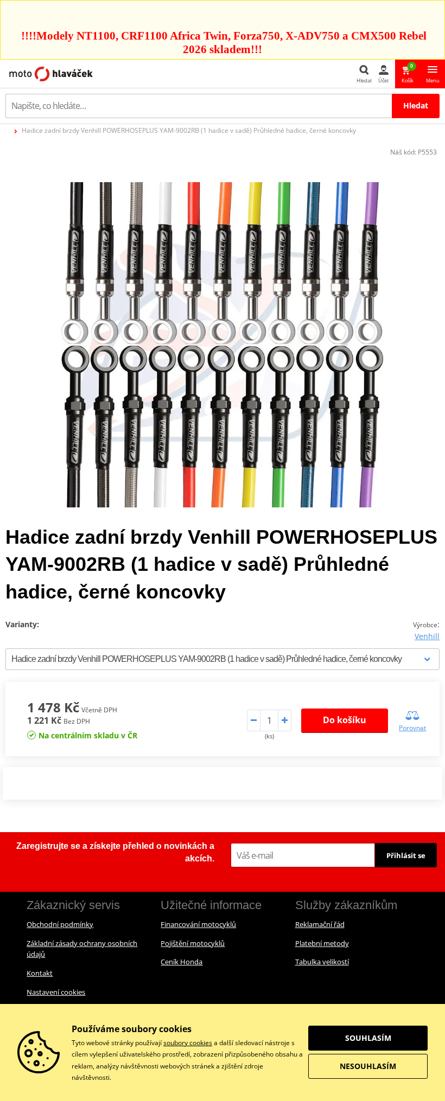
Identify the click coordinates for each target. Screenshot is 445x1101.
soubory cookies (187, 1042)
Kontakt (40, 973)
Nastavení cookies (56, 992)
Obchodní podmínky (60, 924)
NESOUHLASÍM (368, 1066)
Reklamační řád (320, 924)
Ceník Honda (181, 962)
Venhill (427, 636)
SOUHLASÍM (368, 1038)
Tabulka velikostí (322, 962)
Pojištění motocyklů (193, 943)
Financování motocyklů (198, 924)
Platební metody (322, 943)
